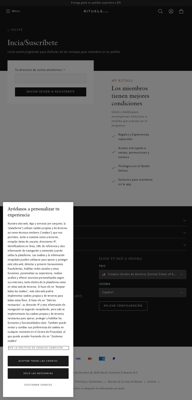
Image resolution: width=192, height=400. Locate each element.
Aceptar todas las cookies (38, 361)
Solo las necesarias (38, 373)
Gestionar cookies (38, 385)
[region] (38, 299)
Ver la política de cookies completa (36, 348)
